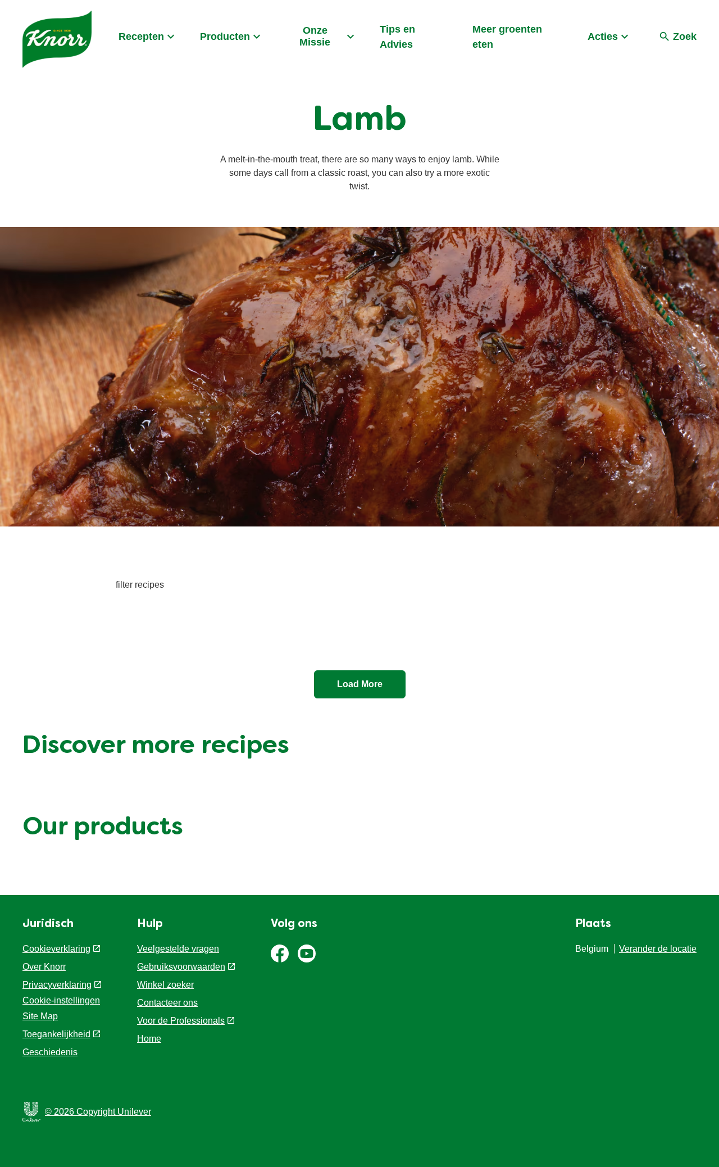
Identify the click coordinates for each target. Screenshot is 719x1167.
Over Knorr (44, 966)
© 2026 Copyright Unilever (98, 1111)
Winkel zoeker (165, 984)
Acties (603, 36)
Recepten (141, 36)
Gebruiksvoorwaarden (181, 966)
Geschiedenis (50, 1052)
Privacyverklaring (57, 984)
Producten (225, 36)
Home (149, 1038)
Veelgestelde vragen (178, 948)
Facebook (280, 953)
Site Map (40, 1016)
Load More (360, 684)
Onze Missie (314, 36)
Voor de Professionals (181, 1020)
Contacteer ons (167, 1002)
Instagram (307, 953)
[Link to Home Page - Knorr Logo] (57, 40)
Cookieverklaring (56, 948)
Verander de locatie (658, 948)
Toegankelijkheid (56, 1034)
